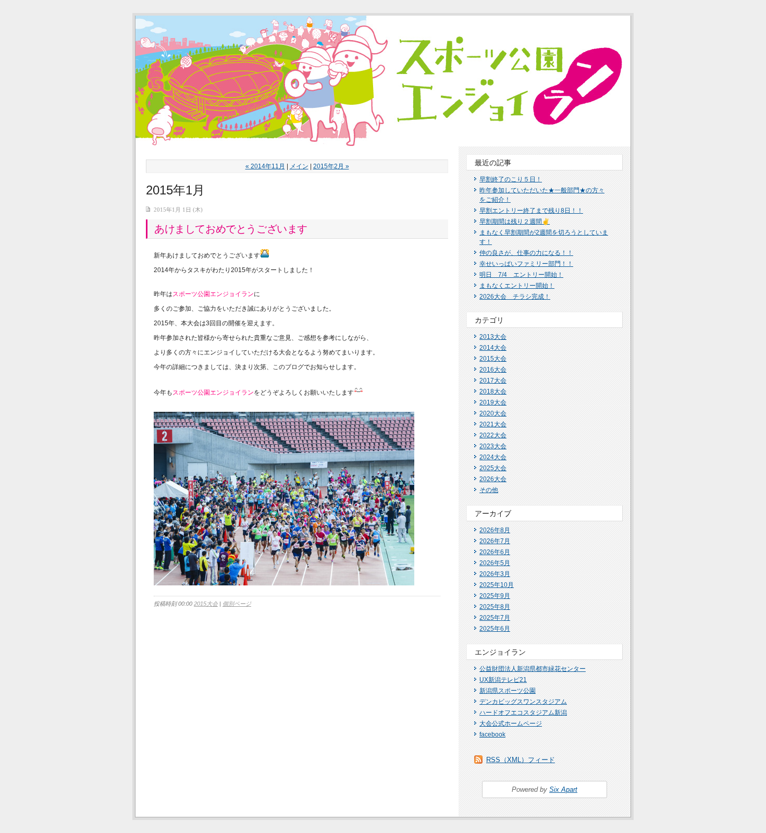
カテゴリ (489, 320)
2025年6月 (494, 628)
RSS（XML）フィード (520, 760)
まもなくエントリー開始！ (516, 285)
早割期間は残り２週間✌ (514, 221)
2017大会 (492, 380)
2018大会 (492, 391)
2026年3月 (494, 574)
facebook (492, 734)
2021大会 (492, 424)
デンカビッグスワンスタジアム (523, 701)
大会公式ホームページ (510, 723)
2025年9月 (494, 595)
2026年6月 (494, 552)
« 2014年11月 (265, 166)
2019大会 (492, 402)
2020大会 (492, 413)
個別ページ (237, 604)
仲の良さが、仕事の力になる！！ (526, 252)
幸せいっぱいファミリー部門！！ (526, 263)
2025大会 (492, 468)
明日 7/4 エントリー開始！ (521, 274)
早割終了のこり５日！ (510, 179)
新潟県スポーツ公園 (507, 690)
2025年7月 (494, 617)
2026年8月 (494, 530)
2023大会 (492, 446)
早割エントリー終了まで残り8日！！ (531, 210)
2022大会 (492, 435)
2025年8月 (494, 606)
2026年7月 (494, 541)
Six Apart (563, 789)
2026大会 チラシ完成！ (514, 296)
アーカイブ (493, 513)
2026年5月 (494, 563)
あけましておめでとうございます (230, 229)
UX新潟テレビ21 (503, 679)
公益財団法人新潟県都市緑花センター (532, 668)
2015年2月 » (331, 166)
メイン (299, 166)
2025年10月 (496, 585)
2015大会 (206, 604)
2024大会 (492, 457)
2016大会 (492, 369)
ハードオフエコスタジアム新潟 (523, 712)
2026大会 (492, 479)
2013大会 (492, 336)
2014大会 (492, 347)
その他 (488, 490)
